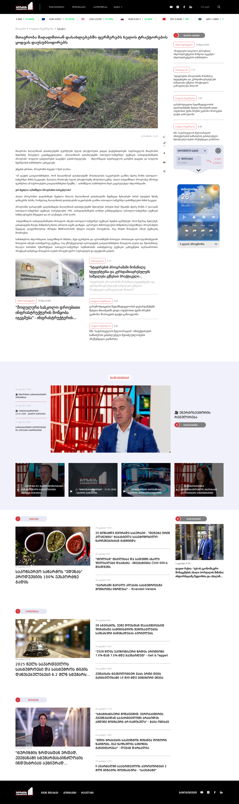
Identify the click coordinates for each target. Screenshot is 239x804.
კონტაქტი (69, 793)
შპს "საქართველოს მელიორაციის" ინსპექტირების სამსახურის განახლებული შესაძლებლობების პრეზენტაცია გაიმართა (120, 335)
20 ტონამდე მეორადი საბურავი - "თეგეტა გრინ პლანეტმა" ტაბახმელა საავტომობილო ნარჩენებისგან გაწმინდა (132, 537)
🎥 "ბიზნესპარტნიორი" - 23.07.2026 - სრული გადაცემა (30, 412)
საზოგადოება (97, 260)
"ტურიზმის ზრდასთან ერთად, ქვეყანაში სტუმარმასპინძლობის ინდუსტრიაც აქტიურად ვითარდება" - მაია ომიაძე (49, 758)
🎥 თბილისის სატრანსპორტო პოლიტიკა (30, 396)
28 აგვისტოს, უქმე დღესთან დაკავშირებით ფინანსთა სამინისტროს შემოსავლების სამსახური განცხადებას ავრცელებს (129, 629)
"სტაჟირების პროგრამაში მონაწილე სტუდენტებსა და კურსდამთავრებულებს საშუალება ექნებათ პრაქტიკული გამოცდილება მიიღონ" (119, 272)
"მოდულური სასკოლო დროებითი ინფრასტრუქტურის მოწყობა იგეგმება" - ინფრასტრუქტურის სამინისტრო (47, 312)
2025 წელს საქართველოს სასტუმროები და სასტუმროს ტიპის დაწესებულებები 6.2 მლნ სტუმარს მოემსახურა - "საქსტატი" (51, 670)
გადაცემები (56, 6)
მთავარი (20, 28)
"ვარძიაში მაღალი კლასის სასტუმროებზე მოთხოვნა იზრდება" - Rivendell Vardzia (128, 587)
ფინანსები (79, 6)
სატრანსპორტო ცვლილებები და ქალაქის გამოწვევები (30, 428)
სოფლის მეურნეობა (41, 28)
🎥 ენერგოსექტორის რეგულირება (192, 415)
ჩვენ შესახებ (49, 793)
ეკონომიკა (100, 6)
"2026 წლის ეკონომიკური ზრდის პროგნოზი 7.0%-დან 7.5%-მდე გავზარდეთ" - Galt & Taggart (131, 653)
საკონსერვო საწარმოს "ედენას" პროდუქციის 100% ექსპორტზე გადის (48, 577)
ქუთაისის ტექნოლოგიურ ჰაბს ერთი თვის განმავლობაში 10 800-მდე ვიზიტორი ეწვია (129, 675)
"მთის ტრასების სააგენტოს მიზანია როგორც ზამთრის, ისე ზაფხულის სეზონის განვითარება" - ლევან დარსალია (131, 744)
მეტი (117, 7)
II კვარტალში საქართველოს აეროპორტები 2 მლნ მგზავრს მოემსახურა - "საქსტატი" (130, 768)
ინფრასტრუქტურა (26, 300)
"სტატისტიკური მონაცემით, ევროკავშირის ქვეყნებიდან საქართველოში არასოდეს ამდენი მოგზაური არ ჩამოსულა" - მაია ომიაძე (132, 718)
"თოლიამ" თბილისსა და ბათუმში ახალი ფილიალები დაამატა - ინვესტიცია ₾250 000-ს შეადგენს (131, 563)
